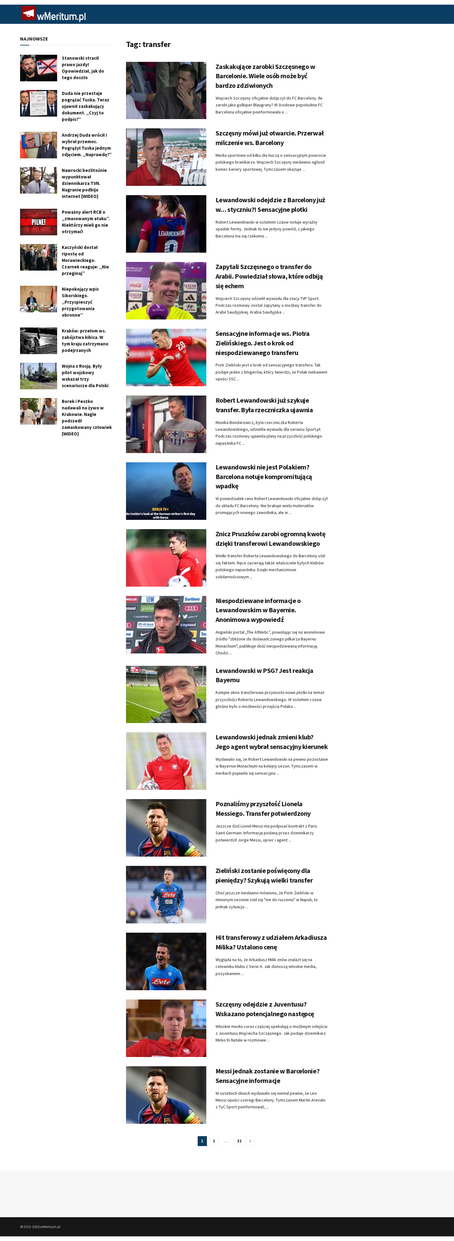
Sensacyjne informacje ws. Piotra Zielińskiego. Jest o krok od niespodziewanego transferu (263, 343)
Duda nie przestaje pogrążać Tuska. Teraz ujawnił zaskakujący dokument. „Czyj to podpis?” (85, 106)
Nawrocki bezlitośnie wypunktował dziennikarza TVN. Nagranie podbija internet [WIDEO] (84, 183)
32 (239, 1141)
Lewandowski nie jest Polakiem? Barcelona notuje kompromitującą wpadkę (264, 476)
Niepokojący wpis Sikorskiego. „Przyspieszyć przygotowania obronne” (80, 302)
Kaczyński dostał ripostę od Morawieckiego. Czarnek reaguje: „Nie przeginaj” (85, 260)
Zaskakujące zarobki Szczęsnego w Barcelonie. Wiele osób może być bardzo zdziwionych (265, 76)
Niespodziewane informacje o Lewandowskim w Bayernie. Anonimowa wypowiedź (258, 610)
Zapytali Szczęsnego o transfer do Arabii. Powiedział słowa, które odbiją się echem (269, 276)
